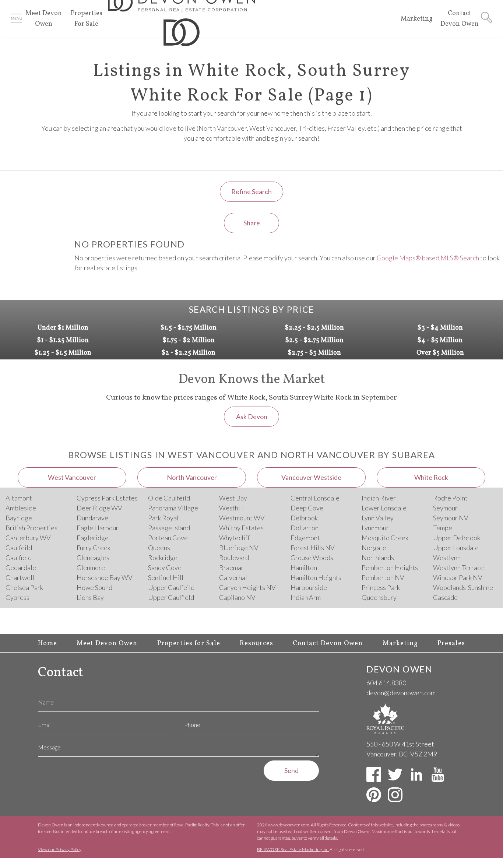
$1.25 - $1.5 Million (63, 353)
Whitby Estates (241, 528)
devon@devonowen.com (401, 693)
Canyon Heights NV (247, 587)
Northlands (378, 558)
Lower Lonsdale (384, 508)
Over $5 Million (440, 353)
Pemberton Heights (390, 567)
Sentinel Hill (165, 577)
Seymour (445, 508)
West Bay (233, 498)
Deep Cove (307, 508)
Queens (159, 548)
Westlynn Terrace (458, 567)
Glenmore (91, 567)
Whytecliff (234, 538)
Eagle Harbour (98, 528)
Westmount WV (242, 518)
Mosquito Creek (385, 538)
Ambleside (21, 508)
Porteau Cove (168, 538)
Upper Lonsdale (456, 548)
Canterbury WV (28, 538)
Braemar (231, 567)
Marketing (417, 19)
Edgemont (305, 538)
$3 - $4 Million (440, 328)
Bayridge (19, 518)
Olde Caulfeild (169, 498)
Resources (256, 643)
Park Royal (163, 518)
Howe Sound (94, 587)
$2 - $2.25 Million (188, 353)
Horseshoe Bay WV (105, 577)
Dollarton (305, 528)
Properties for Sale (188, 643)
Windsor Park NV (457, 577)
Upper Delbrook (456, 538)
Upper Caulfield (171, 597)
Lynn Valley (378, 518)
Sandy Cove (165, 567)
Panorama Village (173, 508)
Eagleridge (93, 538)
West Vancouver (72, 477)
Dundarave (92, 518)
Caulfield (19, 558)
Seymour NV (450, 518)
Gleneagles (93, 558)
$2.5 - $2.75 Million (314, 340)
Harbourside (309, 587)
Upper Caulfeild (171, 587)
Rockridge (162, 558)
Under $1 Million (63, 328)
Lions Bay (90, 597)
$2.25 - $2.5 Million (314, 328)
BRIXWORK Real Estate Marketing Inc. (293, 849)
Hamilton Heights (316, 577)
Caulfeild (19, 548)
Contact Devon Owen (328, 643)
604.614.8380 (386, 683)
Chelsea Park (24, 587)
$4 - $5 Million (440, 340)
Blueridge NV (238, 548)
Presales (451, 643)
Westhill (231, 508)
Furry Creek (93, 548)
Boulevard (234, 558)
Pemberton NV (383, 577)
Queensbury (379, 597)
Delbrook (304, 518)
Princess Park (381, 587)
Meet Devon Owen (107, 643)
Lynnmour (375, 528)
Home (47, 643)
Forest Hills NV (313, 548)
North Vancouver (192, 477)
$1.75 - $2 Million (189, 340)
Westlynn (447, 558)
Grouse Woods (312, 558)
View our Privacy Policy (59, 849)
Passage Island (169, 528)
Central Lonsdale (315, 498)
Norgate (374, 548)
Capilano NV (237, 597)
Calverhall (234, 577)
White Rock (431, 477)
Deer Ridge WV (99, 508)
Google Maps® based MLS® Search (428, 258)
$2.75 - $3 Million (314, 353)
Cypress (17, 597)
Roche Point (450, 498)
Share (251, 223)
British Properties (31, 528)
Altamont (19, 498)
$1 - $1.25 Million (63, 340)
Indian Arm (306, 597)
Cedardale (21, 567)
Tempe (442, 528)
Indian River (379, 498)
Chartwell (20, 577)
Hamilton (304, 567)
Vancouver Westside (311, 477)
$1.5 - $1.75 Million (189, 328)
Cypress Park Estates (107, 498)
